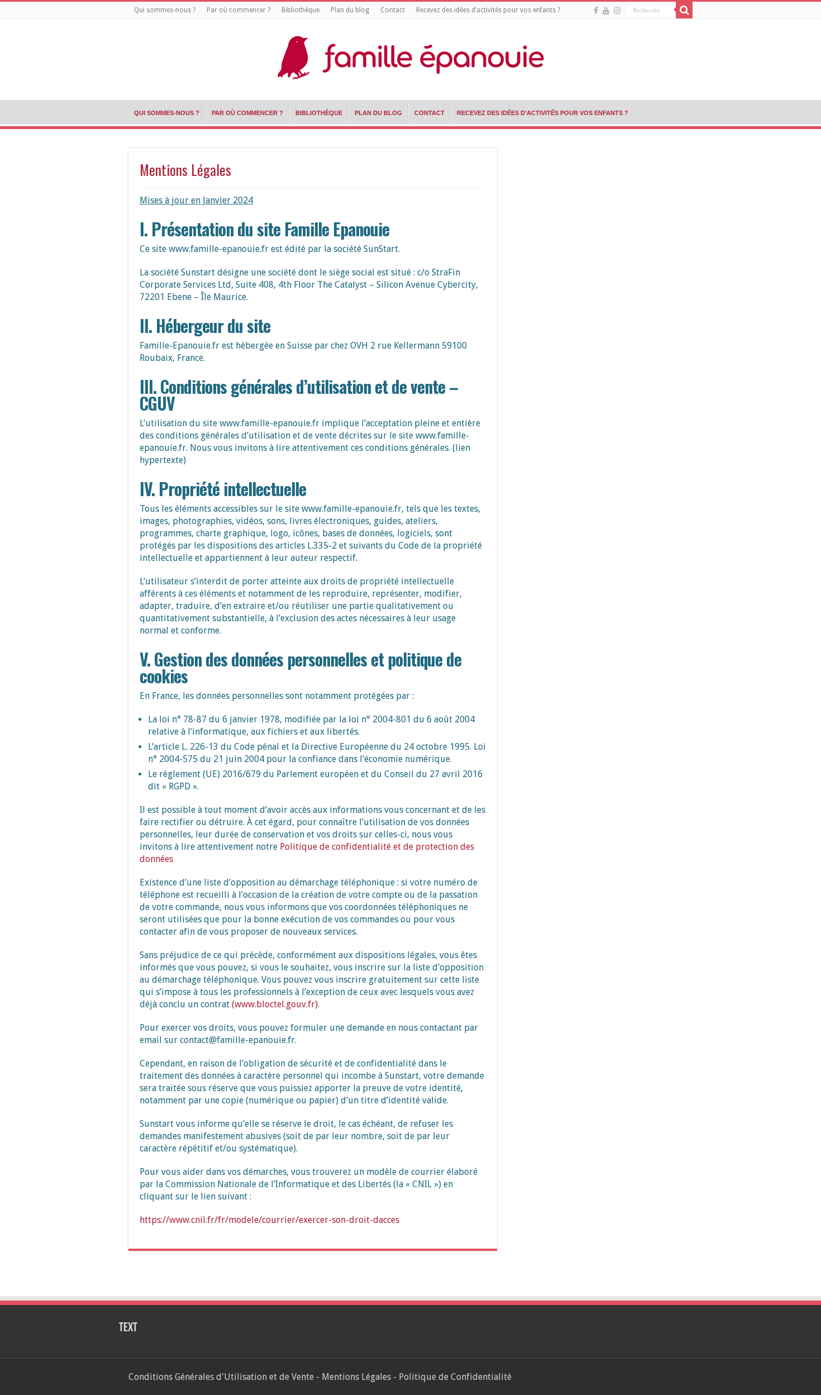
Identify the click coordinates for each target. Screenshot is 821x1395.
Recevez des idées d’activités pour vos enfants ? (488, 10)
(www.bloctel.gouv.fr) (275, 1004)
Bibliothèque (300, 10)
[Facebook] (596, 10)
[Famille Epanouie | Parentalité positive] (410, 54)
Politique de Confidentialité (455, 1377)
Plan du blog (350, 10)
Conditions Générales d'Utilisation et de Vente (221, 1377)
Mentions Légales (356, 1377)
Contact (392, 10)
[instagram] (617, 10)
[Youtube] (606, 10)
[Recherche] (684, 10)
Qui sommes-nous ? (164, 10)
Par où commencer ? (238, 10)
